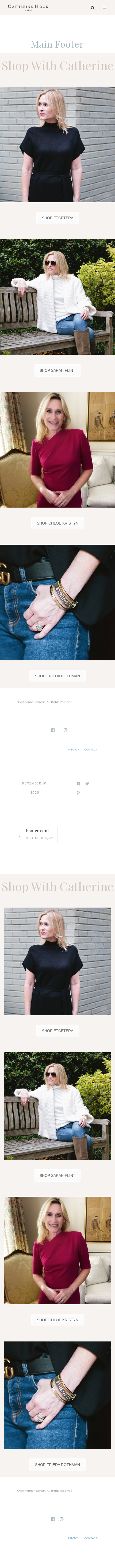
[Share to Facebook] (79, 784)
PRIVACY (73, 749)
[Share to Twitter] (87, 784)
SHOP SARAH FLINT (57, 370)
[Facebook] (53, 730)
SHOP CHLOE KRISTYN (57, 523)
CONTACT (91, 749)
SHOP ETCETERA (57, 218)
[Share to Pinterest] (78, 793)
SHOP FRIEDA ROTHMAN (57, 676)
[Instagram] (66, 730)
